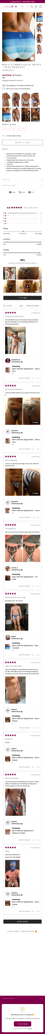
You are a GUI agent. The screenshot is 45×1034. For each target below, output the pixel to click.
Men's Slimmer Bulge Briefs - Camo (26, 511)
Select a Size (9, 124)
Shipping (5, 80)
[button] (12, 75)
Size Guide (5, 179)
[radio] (6, 100)
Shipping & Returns (8, 185)
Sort (21, 305)
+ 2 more (35, 422)
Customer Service (8, 998)
